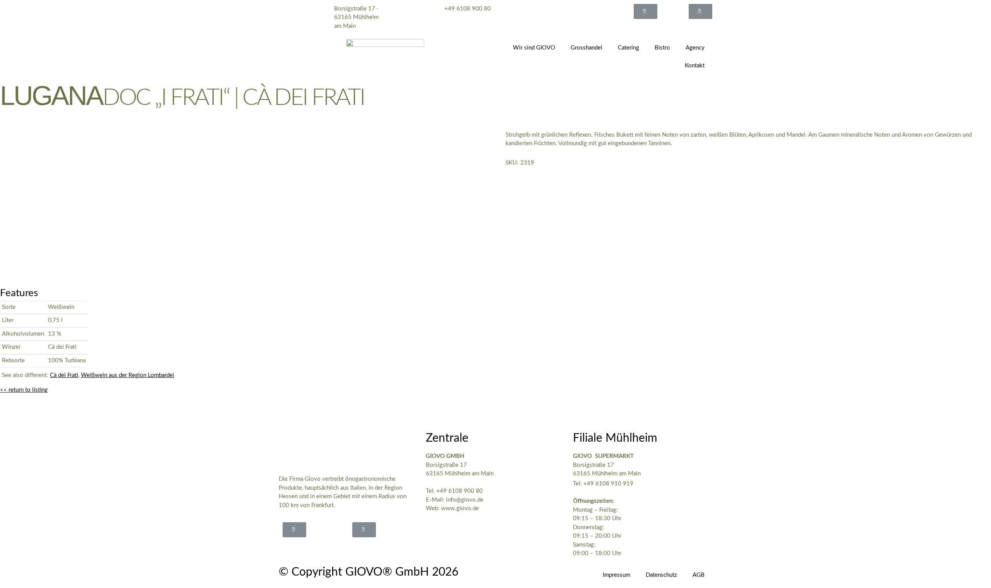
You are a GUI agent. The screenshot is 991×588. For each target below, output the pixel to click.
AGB (699, 575)
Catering (628, 48)
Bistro (662, 48)
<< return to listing (24, 390)
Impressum (616, 575)
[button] (645, 11)
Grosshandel (586, 48)
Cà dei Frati (64, 375)
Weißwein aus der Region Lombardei (127, 375)
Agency (695, 48)
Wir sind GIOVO (534, 48)
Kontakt (695, 66)
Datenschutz (661, 575)
